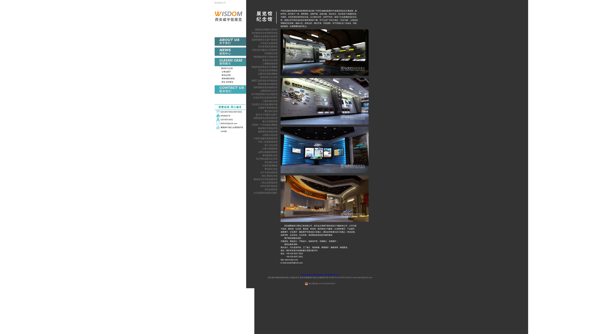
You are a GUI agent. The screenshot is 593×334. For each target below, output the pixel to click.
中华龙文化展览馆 (269, 43)
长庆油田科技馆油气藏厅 (266, 193)
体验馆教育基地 (228, 78)
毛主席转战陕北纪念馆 (267, 159)
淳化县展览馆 (271, 189)
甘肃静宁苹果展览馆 (268, 108)
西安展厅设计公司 (320, 275)
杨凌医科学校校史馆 (268, 128)
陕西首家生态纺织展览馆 (266, 118)
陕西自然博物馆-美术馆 (266, 29)
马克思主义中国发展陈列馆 (265, 104)
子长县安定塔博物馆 (268, 70)
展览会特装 (226, 75)
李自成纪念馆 (271, 162)
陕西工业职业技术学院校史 (265, 80)
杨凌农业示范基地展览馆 (266, 179)
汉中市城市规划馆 (269, 172)
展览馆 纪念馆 (227, 68)
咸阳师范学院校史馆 (268, 131)
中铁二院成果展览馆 (268, 142)
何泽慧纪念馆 (271, 53)
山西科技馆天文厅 (269, 91)
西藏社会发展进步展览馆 (266, 36)
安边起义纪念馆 (270, 60)
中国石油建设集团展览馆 (266, 138)
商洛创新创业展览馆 (268, 84)
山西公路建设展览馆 (268, 152)
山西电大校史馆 (270, 135)
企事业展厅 (226, 72)
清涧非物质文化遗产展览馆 (265, 40)
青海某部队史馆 (270, 155)
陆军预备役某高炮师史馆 (266, 87)
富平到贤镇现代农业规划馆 (265, 94)
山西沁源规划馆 (270, 148)
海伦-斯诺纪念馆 (270, 176)
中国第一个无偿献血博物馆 (265, 125)
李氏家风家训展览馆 (268, 46)
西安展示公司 (333, 275)
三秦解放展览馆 (270, 63)
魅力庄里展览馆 (270, 121)
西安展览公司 (220, 3)
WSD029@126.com (229, 123)
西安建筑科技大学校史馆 (266, 57)
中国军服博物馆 (270, 165)
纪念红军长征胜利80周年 (265, 97)
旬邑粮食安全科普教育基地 (265, 33)
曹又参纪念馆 (271, 111)
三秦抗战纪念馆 (270, 101)
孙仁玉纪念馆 (271, 145)
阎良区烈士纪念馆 (269, 77)
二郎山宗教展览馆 (269, 182)
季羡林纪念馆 (271, 169)
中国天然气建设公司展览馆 (265, 50)
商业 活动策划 (227, 82)
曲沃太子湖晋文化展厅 (267, 114)
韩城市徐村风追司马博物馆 (265, 67)
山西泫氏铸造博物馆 (268, 74)
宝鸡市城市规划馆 (269, 186)
